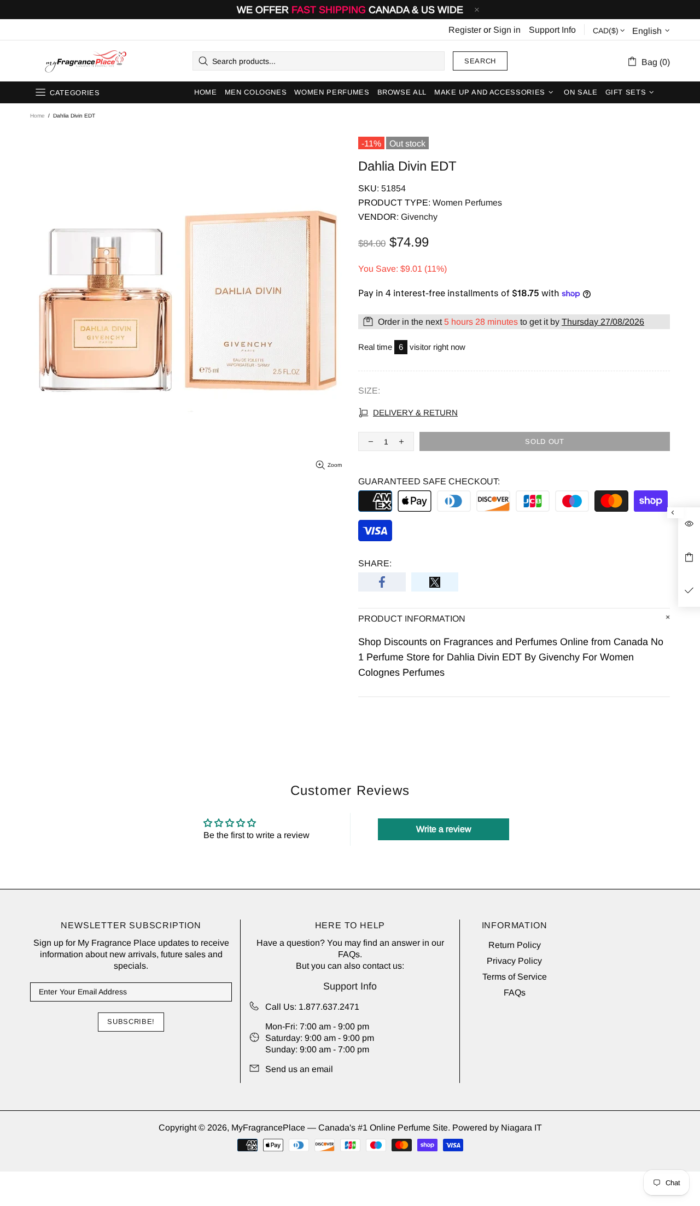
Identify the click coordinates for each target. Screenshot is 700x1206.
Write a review (443, 829)
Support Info (552, 29)
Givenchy (419, 216)
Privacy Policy (514, 960)
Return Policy (514, 945)
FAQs (349, 954)
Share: (375, 563)
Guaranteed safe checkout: (429, 481)
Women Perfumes (467, 202)
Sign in (507, 29)
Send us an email (299, 1069)
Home (37, 116)
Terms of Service (514, 976)
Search (480, 61)
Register (464, 29)
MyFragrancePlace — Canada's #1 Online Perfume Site (85, 61)
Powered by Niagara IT (497, 1127)
